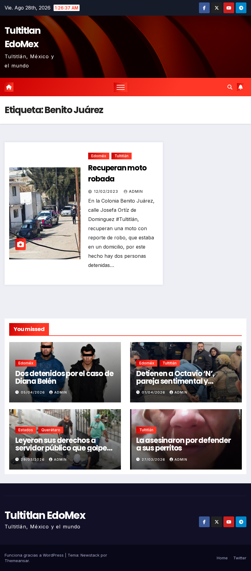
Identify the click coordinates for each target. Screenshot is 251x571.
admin (136, 191)
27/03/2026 (154, 459)
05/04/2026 (33, 392)
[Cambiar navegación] (120, 87)
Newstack (90, 555)
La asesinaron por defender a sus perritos (183, 444)
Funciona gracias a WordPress (35, 555)
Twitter (239, 557)
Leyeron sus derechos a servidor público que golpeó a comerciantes (63, 448)
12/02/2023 (106, 191)
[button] (229, 87)
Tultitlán (121, 156)
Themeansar (17, 560)
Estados (25, 430)
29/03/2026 (33, 459)
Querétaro (50, 430)
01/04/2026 (154, 392)
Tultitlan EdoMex (23, 37)
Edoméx (98, 156)
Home (222, 557)
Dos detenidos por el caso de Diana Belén (64, 377)
